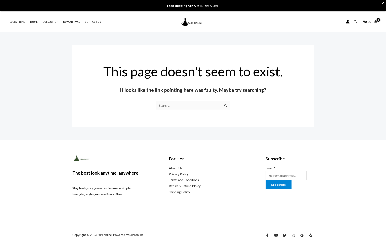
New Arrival (71, 21)
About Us (175, 168)
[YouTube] (276, 235)
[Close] (383, 3)
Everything (17, 21)
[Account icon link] (348, 22)
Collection (50, 21)
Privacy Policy (179, 174)
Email (270, 168)
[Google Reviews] (302, 235)
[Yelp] (310, 235)
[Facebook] (267, 235)
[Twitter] (284, 235)
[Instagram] (293, 235)
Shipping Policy (179, 192)
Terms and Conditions (184, 180)
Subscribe (278, 184)
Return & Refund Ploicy (185, 186)
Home (34, 21)
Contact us (93, 21)
